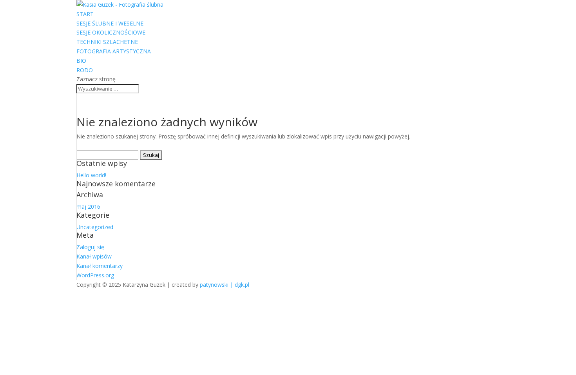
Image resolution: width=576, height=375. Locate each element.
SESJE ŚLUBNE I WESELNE (109, 23)
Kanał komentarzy (99, 265)
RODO (84, 70)
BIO (81, 60)
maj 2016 (88, 206)
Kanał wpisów (94, 256)
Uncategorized (94, 227)
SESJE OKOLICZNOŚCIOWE (110, 32)
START (85, 14)
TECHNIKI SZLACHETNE (107, 42)
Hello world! (91, 175)
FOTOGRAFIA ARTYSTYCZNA (113, 51)
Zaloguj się (90, 247)
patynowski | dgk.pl (224, 284)
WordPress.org (95, 275)
